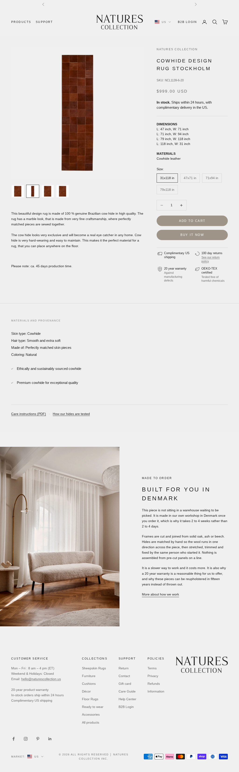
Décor (86, 691)
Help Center (127, 699)
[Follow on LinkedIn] (50, 738)
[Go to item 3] (47, 191)
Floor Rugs (90, 699)
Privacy (153, 676)
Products (21, 22)
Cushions (89, 683)
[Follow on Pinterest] (37, 738)
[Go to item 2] (32, 191)
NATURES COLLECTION (177, 49)
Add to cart (192, 221)
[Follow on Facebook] (13, 738)
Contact (124, 676)
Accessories (91, 714)
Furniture (88, 676)
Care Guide (127, 691)
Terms (152, 668)
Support (44, 22)
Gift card (125, 683)
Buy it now (192, 235)
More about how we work (160, 594)
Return (124, 668)
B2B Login (187, 22)
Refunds (154, 683)
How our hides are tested (71, 414)
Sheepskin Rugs (94, 668)
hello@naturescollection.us (41, 679)
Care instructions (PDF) (28, 414)
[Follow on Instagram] (25, 738)
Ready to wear (92, 707)
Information (156, 691)
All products (90, 722)
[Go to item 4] (62, 191)
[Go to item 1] (17, 191)
